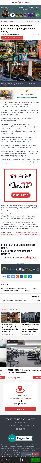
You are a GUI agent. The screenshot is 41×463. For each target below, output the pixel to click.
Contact (31, 419)
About (9, 419)
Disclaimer (23, 422)
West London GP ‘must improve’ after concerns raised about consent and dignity (30, 328)
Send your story (32, 21)
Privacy (17, 422)
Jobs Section (27, 245)
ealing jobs (30, 257)
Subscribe (35, 460)
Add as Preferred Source (13, 37)
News (11, 21)
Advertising (19, 419)
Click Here (20, 409)
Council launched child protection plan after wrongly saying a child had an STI (10, 328)
